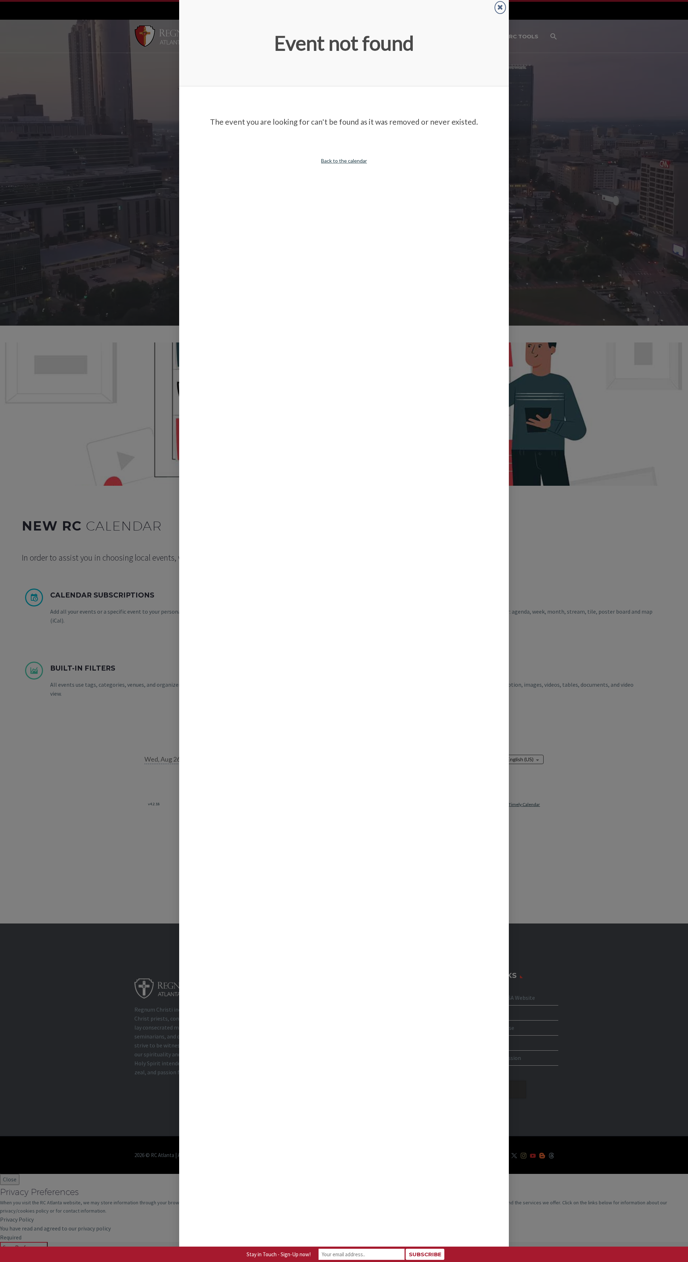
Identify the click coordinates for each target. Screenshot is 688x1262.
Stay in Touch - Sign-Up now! (279, 1254)
